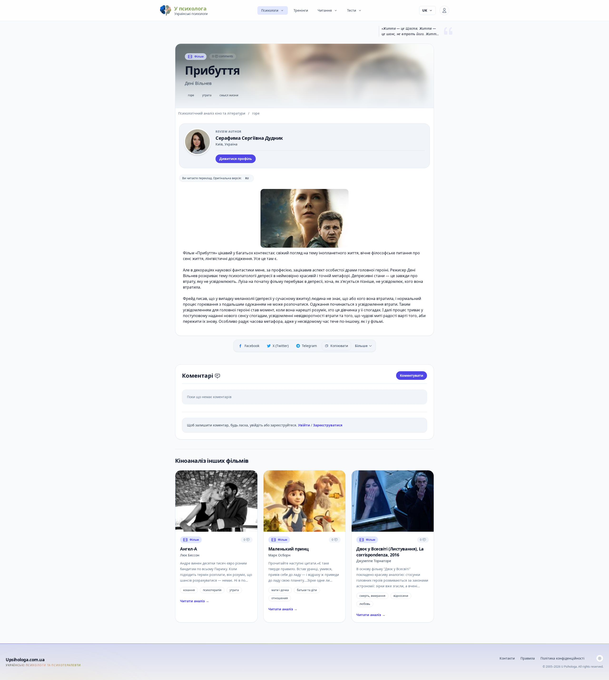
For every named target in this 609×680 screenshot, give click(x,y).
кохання (189, 590)
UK (424, 10)
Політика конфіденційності (562, 658)
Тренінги (301, 10)
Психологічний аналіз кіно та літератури (212, 113)
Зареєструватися (327, 425)
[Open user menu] (444, 10)
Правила (528, 658)
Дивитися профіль (235, 158)
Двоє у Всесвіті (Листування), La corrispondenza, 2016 (390, 552)
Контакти (507, 658)
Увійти (304, 425)
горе (191, 95)
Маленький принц (288, 549)
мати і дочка (280, 590)
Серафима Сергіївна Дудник (249, 138)
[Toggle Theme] (599, 658)
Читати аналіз (194, 601)
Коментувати (411, 375)
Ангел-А (188, 549)
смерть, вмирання (372, 596)
